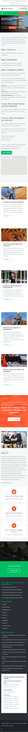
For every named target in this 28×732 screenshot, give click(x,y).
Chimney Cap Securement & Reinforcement (12, 592)
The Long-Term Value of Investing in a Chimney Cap (14, 639)
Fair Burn (4, 612)
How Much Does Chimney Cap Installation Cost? (13, 642)
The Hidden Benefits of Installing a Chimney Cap (13, 649)
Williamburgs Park (6, 609)
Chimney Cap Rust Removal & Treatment (12, 589)
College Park (5, 620)
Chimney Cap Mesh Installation (9, 587)
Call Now (4, 27)
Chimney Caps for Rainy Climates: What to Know (13, 666)
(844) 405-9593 (23, 8)
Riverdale (4, 604)
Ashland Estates (6, 607)
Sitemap (12, 725)
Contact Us (13, 4)
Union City (4, 615)
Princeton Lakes (6, 625)
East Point (4, 623)
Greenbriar (4, 628)
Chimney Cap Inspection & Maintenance (11, 595)
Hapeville (4, 617)
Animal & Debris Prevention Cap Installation (12, 597)
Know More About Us (6, 482)
